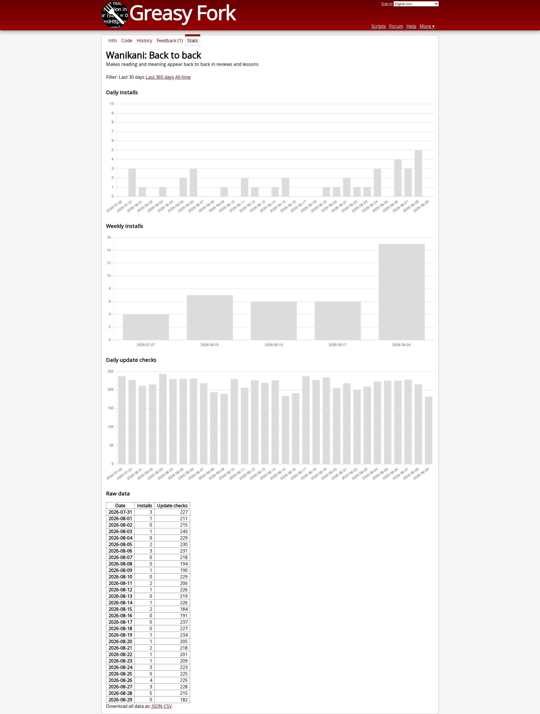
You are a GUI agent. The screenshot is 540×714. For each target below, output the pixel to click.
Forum (396, 26)
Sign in (387, 3)
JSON (157, 706)
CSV (168, 706)
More (425, 26)
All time (183, 77)
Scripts (379, 26)
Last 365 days (160, 77)
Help (411, 26)
